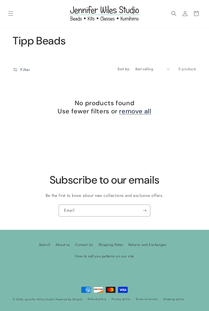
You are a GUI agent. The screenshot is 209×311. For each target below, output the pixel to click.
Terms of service (147, 299)
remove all (135, 111)
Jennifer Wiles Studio (40, 299)
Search (44, 244)
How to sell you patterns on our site (104, 256)
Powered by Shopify (69, 299)
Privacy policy (121, 299)
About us (63, 244)
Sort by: (123, 68)
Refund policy (97, 299)
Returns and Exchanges (147, 244)
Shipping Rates (110, 244)
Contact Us (84, 244)
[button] (10, 13)
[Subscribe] (144, 211)
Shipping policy (174, 299)
